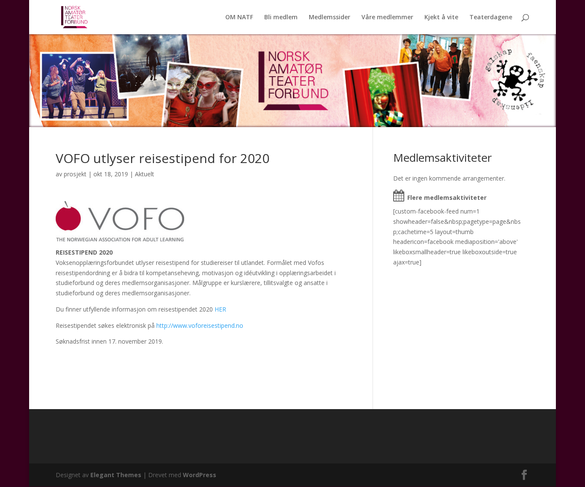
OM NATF (239, 17)
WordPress (199, 475)
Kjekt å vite (441, 17)
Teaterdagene (490, 17)
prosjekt (75, 174)
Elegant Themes (115, 475)
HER (220, 309)
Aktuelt (144, 174)
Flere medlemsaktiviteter (447, 197)
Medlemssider (329, 17)
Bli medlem (281, 17)
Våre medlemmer (387, 17)
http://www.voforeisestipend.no (199, 325)
